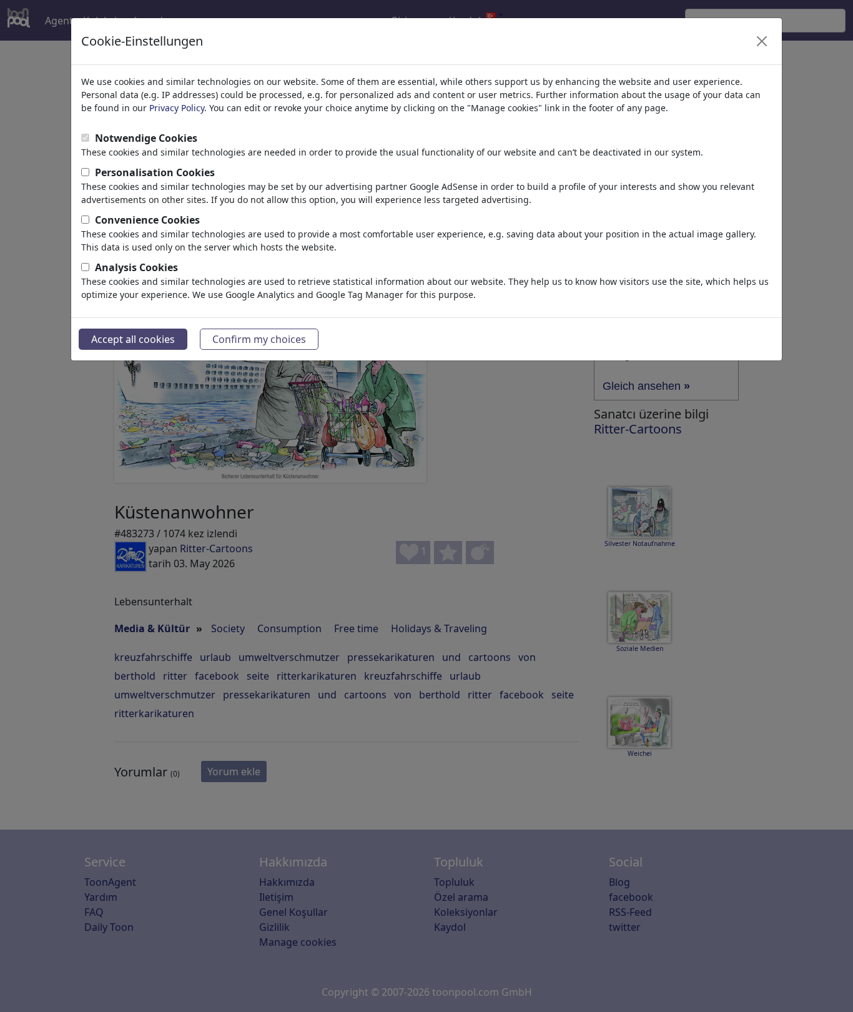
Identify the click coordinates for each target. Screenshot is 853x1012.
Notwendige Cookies (146, 138)
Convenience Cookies (147, 220)
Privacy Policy (176, 108)
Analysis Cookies (136, 267)
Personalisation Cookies (155, 172)
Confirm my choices (259, 339)
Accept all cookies (133, 339)
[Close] (762, 41)
